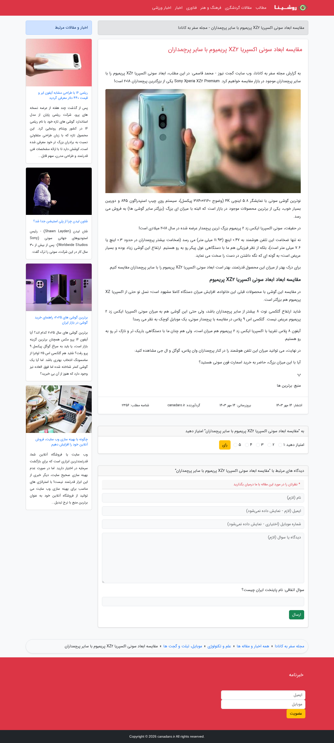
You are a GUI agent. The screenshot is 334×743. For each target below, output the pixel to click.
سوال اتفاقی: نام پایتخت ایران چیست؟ (273, 590)
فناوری (191, 8)
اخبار (178, 8)
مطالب (261, 8)
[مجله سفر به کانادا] (290, 8)
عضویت (296, 713)
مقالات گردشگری (238, 8)
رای (224, 445)
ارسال (296, 615)
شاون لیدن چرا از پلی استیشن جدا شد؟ (60, 221)
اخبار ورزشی (161, 8)
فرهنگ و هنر (210, 8)
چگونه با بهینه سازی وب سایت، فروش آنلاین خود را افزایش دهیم (61, 442)
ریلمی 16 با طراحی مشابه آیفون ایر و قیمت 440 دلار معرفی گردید (63, 95)
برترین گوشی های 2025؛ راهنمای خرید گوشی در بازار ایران (61, 320)
